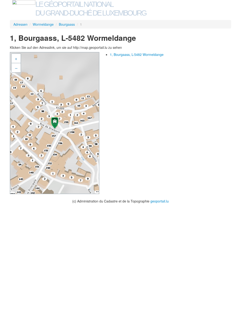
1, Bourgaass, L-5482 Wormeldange (137, 54)
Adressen (20, 24)
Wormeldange (43, 24)
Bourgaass (67, 24)
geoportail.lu (159, 201)
